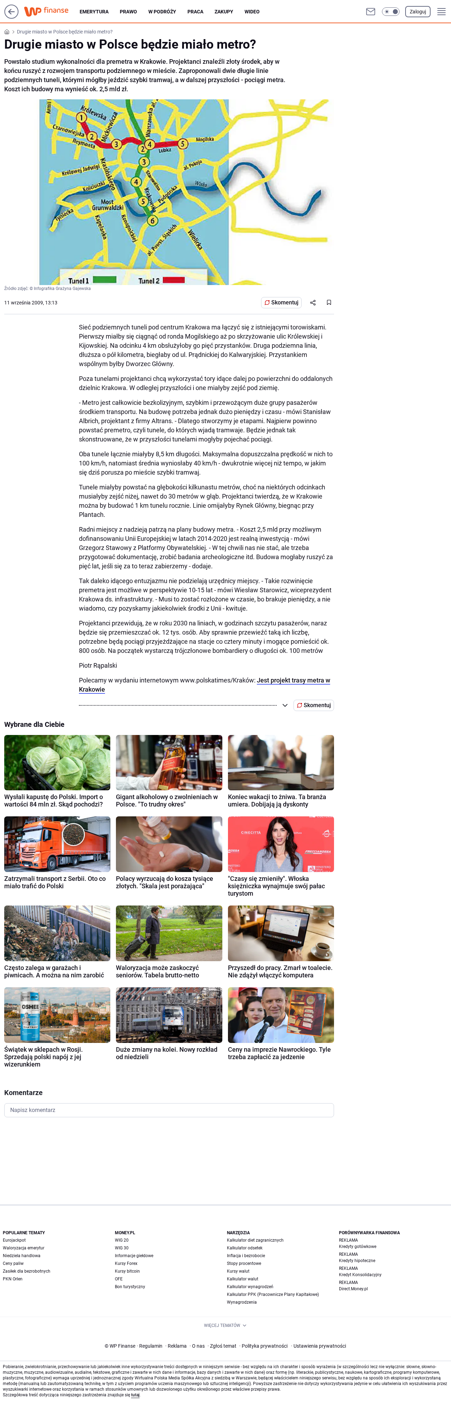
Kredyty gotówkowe (357, 1246)
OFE (119, 1279)
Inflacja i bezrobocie (246, 1255)
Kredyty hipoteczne (357, 1260)
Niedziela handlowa (22, 1255)
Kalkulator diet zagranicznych (255, 1240)
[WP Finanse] (52, 11)
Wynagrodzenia (242, 1302)
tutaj (135, 1394)
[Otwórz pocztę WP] (370, 11)
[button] (391, 11)
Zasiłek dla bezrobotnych (26, 1271)
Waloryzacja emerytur (23, 1248)
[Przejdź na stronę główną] (11, 16)
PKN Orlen (13, 1279)
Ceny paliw (13, 1263)
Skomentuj (284, 302)
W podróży (162, 11)
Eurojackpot (14, 1240)
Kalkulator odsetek (244, 1248)
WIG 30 (122, 1248)
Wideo (252, 11)
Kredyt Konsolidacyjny (360, 1274)
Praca (195, 11)
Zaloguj (418, 11)
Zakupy (224, 11)
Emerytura (94, 11)
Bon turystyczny (130, 1286)
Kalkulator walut (242, 1279)
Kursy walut (238, 1271)
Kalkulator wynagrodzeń (250, 1286)
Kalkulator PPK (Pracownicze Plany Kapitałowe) (273, 1294)
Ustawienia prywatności (318, 1346)
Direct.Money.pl (353, 1288)
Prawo (128, 11)
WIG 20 (122, 1240)
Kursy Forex (126, 1263)
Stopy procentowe (244, 1263)
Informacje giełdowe (134, 1255)
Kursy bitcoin (127, 1271)
